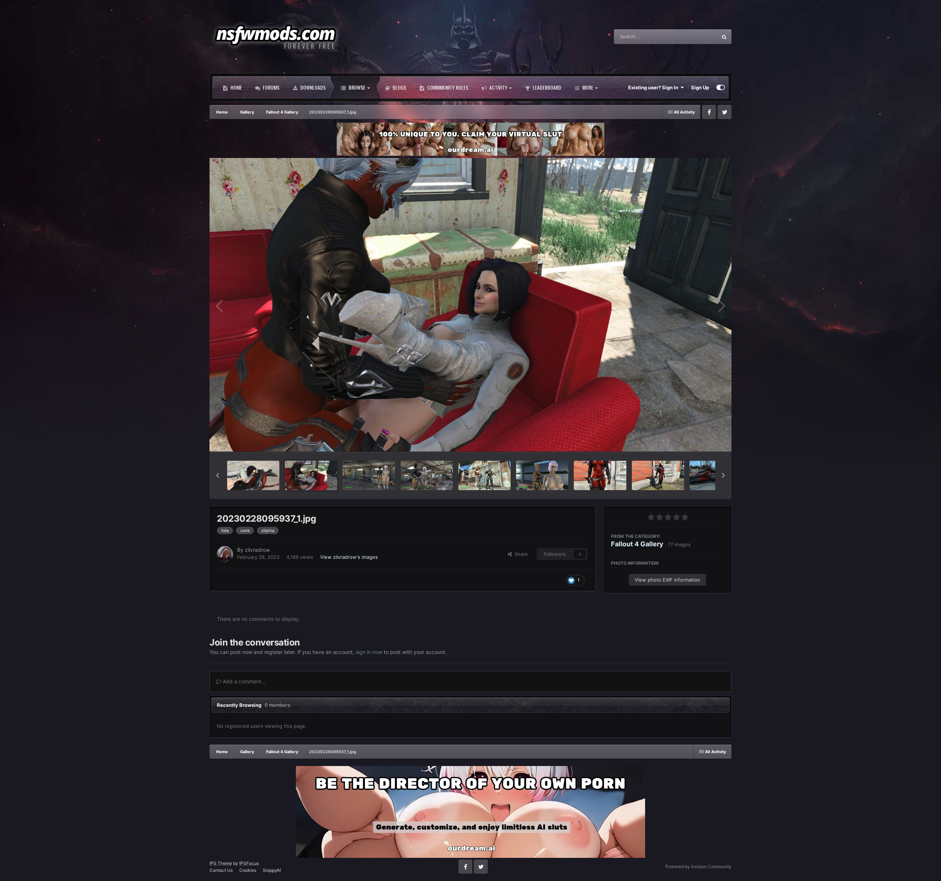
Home (235, 87)
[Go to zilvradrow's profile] (225, 554)
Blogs (398, 87)
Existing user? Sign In (654, 87)
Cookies (247, 870)
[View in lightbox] (470, 305)
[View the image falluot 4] (542, 475)
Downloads (312, 87)
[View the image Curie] (253, 475)
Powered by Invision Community (698, 866)
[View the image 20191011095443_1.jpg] (600, 475)
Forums (270, 87)
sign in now (368, 652)
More (587, 87)
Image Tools (701, 438)
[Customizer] (721, 87)
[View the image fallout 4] (369, 475)
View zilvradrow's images (349, 557)
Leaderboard (546, 87)
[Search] (724, 36)
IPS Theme (221, 863)
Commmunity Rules (447, 87)
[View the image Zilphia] (658, 475)
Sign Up (700, 87)
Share (520, 554)
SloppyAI (272, 870)
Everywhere (694, 36)
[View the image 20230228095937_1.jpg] (311, 475)
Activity (497, 87)
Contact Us (221, 870)
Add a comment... (243, 681)
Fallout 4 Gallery (637, 544)
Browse (356, 87)
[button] (218, 475)
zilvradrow (257, 550)
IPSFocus (249, 863)
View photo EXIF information (667, 580)
